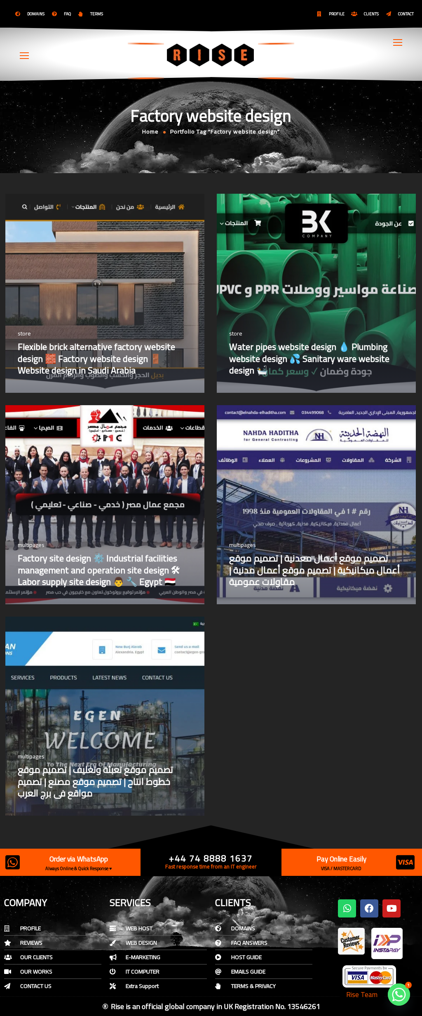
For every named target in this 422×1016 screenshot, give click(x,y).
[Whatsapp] (347, 908)
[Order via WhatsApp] (12, 862)
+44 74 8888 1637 (211, 858)
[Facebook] (369, 908)
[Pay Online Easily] (405, 862)
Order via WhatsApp (78, 859)
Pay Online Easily (341, 859)
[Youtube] (391, 908)
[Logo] (211, 54)
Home (150, 131)
